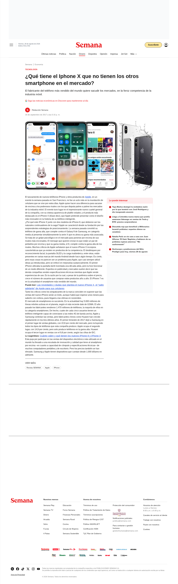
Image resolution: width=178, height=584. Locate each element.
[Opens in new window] (17, 569)
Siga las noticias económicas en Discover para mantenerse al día (58, 101)
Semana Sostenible (71, 533)
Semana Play (48, 505)
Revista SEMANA (34, 368)
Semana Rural (69, 519)
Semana (28, 64)
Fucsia (46, 529)
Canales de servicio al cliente (155, 515)
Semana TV (48, 510)
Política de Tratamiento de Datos (96, 510)
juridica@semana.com (122, 521)
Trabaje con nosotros (152, 520)
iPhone (57, 368)
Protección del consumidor (124, 505)
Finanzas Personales (71, 515)
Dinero (46, 515)
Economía (39, 64)
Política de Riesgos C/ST (93, 519)
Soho (45, 524)
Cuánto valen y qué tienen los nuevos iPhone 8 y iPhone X (70, 336)
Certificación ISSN (90, 529)
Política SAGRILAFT (91, 524)
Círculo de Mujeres (70, 529)
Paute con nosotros (151, 525)
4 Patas (46, 533)
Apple (88, 197)
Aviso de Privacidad (20, 575)
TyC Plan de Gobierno (92, 533)
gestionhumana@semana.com (125, 531)
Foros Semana (69, 510)
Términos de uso (90, 505)
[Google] (12, 569)
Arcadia (46, 519)
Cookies (146, 529)
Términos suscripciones (93, 515)
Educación (67, 505)
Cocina (66, 524)
